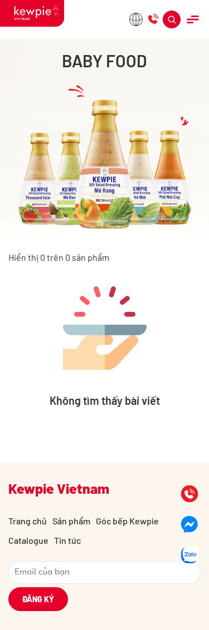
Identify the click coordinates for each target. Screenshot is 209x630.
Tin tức (67, 540)
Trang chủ (27, 520)
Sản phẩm (71, 520)
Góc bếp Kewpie (127, 520)
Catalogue (28, 540)
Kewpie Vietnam (58, 488)
